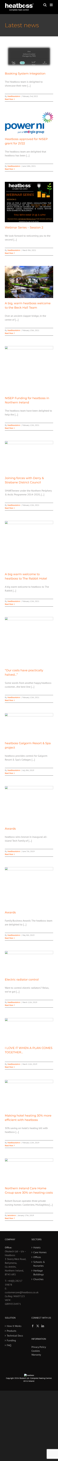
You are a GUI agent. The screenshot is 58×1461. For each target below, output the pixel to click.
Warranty (36, 1354)
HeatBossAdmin (13, 96)
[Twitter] (37, 1326)
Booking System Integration (25, 73)
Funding (11, 1340)
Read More (9, 99)
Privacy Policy (38, 1347)
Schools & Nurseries (39, 1263)
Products (11, 1330)
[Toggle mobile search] (45, 5)
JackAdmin (11, 1215)
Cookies (35, 1350)
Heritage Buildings (38, 1272)
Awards (10, 828)
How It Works (14, 1326)
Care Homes (40, 1252)
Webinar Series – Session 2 (24, 227)
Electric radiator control (22, 979)
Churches (38, 1279)
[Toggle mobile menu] (51, 5)
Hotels (37, 1247)
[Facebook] (32, 1326)
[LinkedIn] (42, 1326)
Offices (37, 1257)
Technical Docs (15, 1335)
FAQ (9, 1345)
